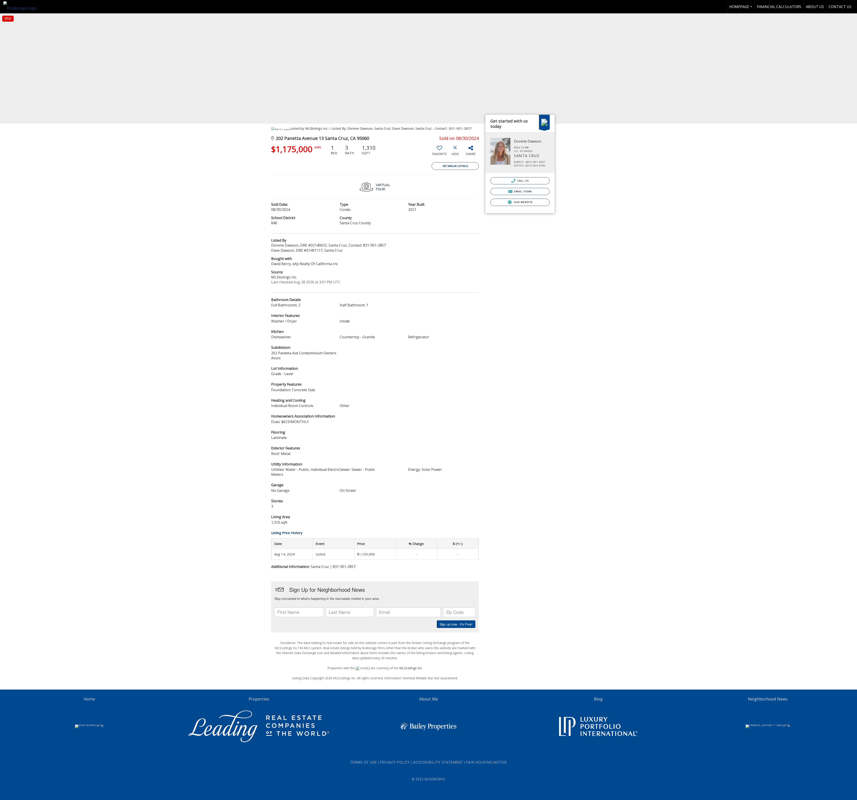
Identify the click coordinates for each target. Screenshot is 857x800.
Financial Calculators (779, 6)
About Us (815, 6)
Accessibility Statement (438, 762)
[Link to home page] (22, 6)
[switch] (439, 152)
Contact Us (840, 6)
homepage (741, 8)
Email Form (522, 191)
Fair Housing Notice (486, 762)
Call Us (522, 180)
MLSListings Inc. (410, 668)
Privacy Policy (395, 762)
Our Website (523, 202)
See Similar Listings (455, 166)
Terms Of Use (363, 762)
